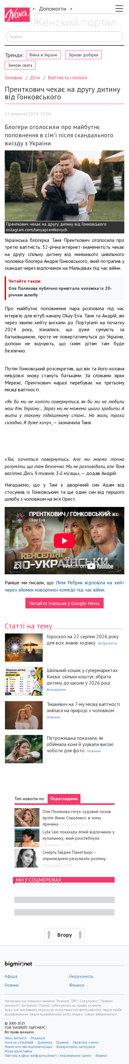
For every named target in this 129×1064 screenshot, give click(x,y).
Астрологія (107, 643)
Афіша (11, 976)
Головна (13, 77)
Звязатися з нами (85, 1042)
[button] (64, 935)
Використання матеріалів (75, 1047)
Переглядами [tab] (64, 798)
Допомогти (52, 8)
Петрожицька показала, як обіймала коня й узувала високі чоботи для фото (80, 744)
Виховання (56, 689)
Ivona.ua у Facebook (19, 1042)
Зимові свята (20, 65)
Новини (53, 717)
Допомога (44, 1042)
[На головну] (74, 23)
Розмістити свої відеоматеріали (28, 1047)
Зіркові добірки (83, 55)
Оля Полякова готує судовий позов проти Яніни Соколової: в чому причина (77, 818)
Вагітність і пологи (67, 77)
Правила (62, 1042)
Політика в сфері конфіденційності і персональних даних (48, 1055)
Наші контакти (16, 1038)
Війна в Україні (43, 55)
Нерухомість (81, 976)
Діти (35, 77)
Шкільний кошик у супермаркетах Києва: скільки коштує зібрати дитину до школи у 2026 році (82, 676)
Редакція (38, 1038)
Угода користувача (19, 1051)
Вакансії (101, 1055)
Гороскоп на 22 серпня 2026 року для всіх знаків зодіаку (82, 639)
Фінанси (76, 985)
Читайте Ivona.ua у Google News (64, 603)
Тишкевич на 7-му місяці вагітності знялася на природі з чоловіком (83, 707)
